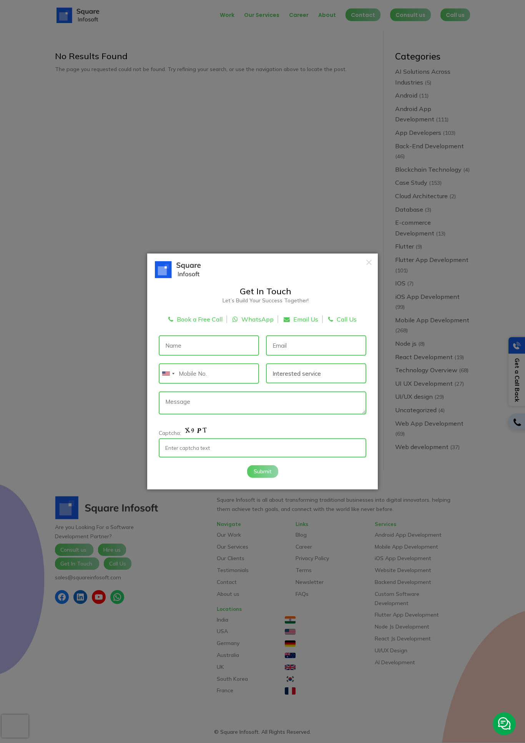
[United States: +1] (168, 373)
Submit (263, 471)
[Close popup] (369, 262)
